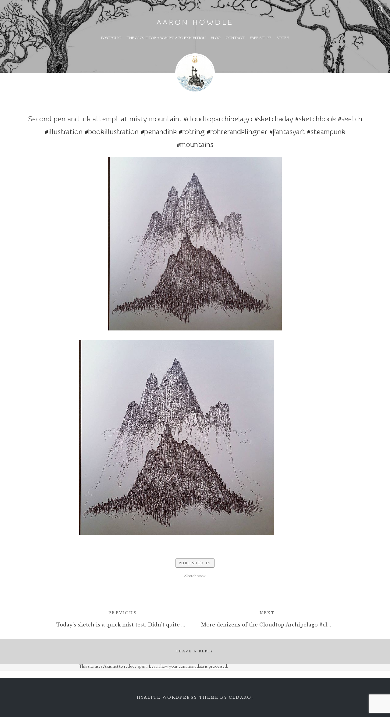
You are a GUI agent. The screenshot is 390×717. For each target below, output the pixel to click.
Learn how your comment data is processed (188, 667)
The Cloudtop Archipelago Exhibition (166, 38)
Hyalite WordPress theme (178, 697)
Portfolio (111, 38)
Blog (216, 38)
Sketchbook (195, 576)
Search (381, 9)
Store (282, 38)
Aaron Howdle (195, 22)
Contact (235, 38)
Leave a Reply (195, 651)
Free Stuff (260, 38)
